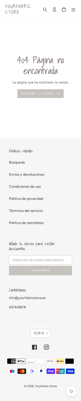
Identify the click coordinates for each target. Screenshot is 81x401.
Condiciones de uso (25, 186)
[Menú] (73, 9)
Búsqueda (17, 162)
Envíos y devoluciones (26, 174)
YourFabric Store (18, 9)
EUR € (39, 333)
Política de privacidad (26, 198)
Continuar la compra (37, 93)
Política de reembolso (26, 223)
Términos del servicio (26, 211)
